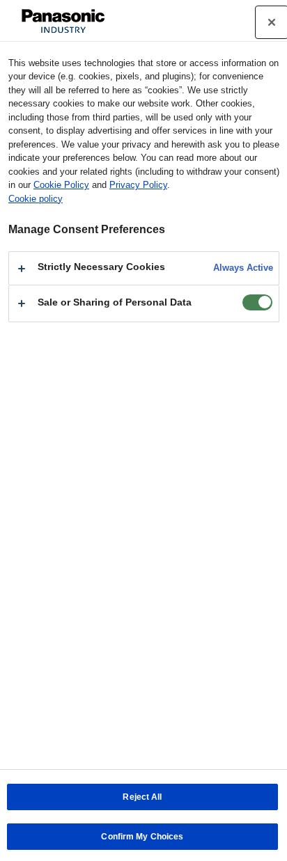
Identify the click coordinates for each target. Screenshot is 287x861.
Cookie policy (35, 198)
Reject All (142, 797)
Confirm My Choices (142, 837)
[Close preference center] (271, 22)
